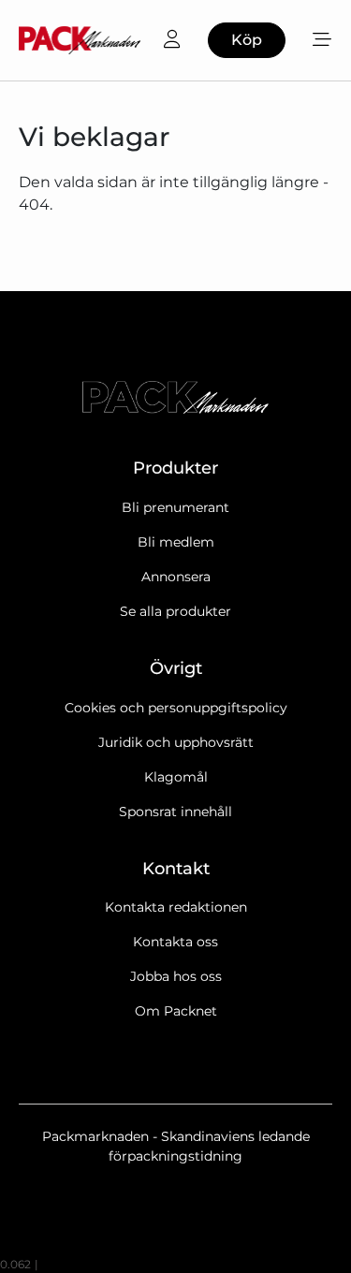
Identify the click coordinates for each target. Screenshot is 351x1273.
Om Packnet (176, 1010)
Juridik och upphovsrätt (176, 742)
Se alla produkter (175, 611)
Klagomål (176, 776)
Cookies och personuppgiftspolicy (176, 707)
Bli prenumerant (175, 507)
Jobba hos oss (176, 976)
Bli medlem (176, 542)
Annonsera (176, 576)
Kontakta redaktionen (176, 907)
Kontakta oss (175, 941)
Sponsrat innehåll (175, 811)
